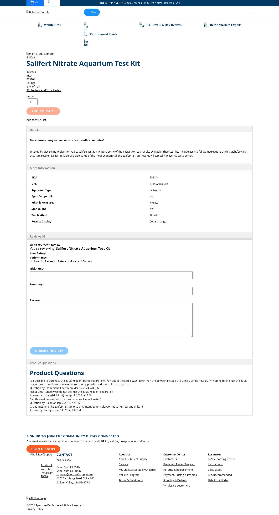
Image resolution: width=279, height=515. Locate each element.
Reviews (37, 236)
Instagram (47, 473)
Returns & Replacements (178, 469)
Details (34, 130)
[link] (243, 12)
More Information (42, 168)
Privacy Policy (34, 509)
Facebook (46, 465)
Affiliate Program (129, 475)
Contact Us (170, 459)
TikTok (44, 476)
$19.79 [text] (30, 96)
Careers (123, 464)
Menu (94, 12)
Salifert (30, 57)
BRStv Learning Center (221, 459)
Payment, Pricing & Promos (180, 475)
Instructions (215, 464)
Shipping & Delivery (175, 480)
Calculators (215, 469)
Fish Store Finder (218, 480)
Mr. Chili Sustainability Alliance (137, 469)
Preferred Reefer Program (179, 464)
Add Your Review (51, 90)
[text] (139, 87)
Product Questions (43, 363)
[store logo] (40, 12)
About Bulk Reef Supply (133, 459)
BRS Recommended (220, 475)
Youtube (46, 469)
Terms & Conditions (131, 480)
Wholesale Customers (176, 485)
